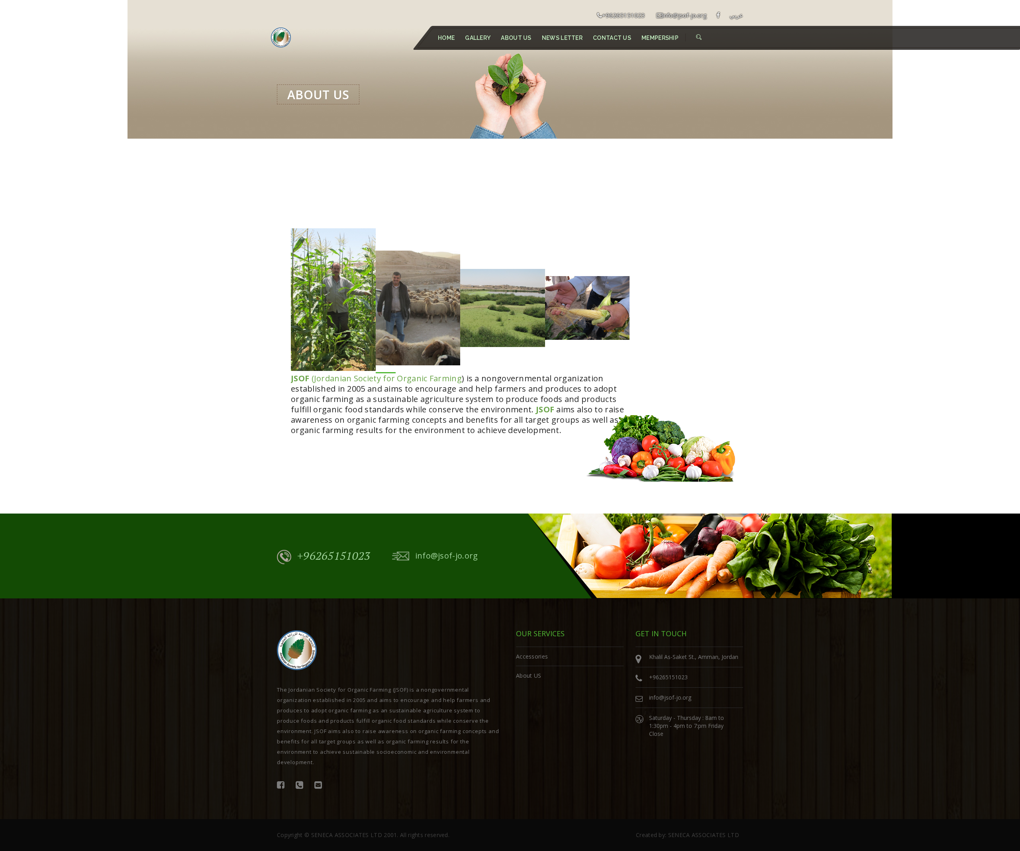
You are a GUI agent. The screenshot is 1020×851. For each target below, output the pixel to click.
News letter (562, 38)
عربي (736, 15)
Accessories (532, 656)
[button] (699, 37)
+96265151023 (623, 15)
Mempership (660, 38)
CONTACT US (612, 38)
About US (516, 38)
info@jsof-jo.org (685, 15)
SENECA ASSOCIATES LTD (346, 835)
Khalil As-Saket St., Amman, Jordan (693, 657)
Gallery (477, 38)
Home (446, 38)
